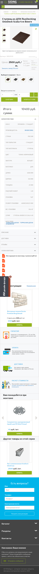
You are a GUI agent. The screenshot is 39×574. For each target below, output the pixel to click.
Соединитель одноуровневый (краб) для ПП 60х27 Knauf (18, 423)
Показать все (31, 286)
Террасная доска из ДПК (28, 11)
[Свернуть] (10, 276)
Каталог (14, 11)
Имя (6, 486)
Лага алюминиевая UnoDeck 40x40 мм (17, 465)
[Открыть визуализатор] (5, 286)
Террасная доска (12, 223)
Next (36, 418)
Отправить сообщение (15, 561)
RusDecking (29, 130)
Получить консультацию (19, 514)
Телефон (8, 495)
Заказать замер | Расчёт (10, 68)
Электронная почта (12, 504)
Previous (3, 418)
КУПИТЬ (19, 325)
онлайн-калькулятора (18, 385)
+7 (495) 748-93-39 (25, 2)
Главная (6, 11)
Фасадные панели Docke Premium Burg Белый (16, 312)
